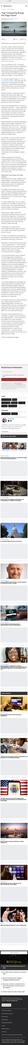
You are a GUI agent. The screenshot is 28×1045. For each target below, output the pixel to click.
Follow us (16, 39)
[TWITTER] (9, 421)
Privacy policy (5, 1016)
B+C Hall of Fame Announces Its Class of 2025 (15, 973)
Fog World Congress (19, 125)
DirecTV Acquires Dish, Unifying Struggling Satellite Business (12, 978)
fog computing (12, 406)
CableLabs (14, 403)
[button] (2, 6)
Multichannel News (13, 18)
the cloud (4, 406)
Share (5, 39)
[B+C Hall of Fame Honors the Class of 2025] (14, 962)
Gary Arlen (5, 18)
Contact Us (4, 1031)
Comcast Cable (6, 403)
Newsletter (24, 39)
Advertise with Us (6, 1028)
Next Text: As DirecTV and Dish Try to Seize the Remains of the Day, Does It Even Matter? (14, 985)
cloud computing (6, 399)
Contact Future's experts (7, 1013)
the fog (14, 399)
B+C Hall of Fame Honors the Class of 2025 (14, 967)
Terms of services (17, 383)
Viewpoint (4, 9)
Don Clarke (22, 403)
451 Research (13, 162)
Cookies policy (5, 1019)
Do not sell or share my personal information (12, 1034)
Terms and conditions (7, 1010)
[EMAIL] (11, 421)
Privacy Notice (19, 384)
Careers (3, 1025)
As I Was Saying (11, 9)
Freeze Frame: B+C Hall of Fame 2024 (14, 991)
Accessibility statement (7, 1022)
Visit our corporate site (12, 1000)
